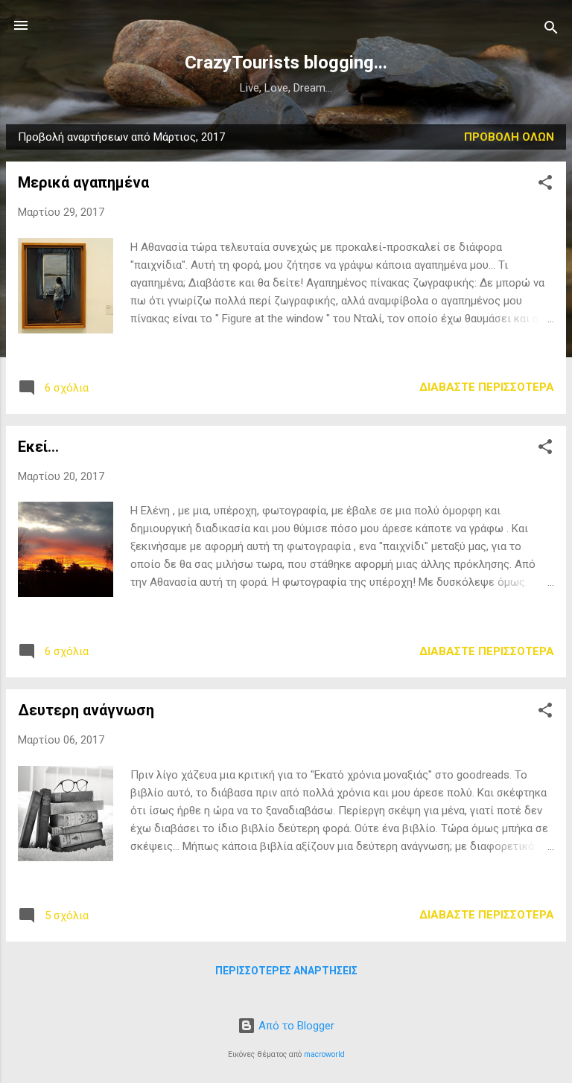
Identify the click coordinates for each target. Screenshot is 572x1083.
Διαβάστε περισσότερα (486, 387)
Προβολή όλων (509, 137)
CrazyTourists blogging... (286, 62)
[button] (545, 185)
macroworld (324, 1054)
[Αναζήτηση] (551, 30)
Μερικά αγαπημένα (83, 182)
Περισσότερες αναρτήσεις (286, 971)
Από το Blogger (294, 1025)
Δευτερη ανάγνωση (86, 710)
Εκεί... (38, 447)
